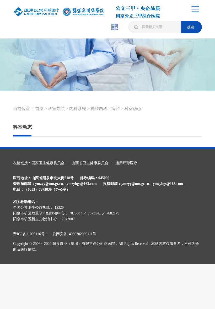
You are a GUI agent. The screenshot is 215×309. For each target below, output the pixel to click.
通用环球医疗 (126, 163)
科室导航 (56, 108)
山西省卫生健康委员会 (90, 163)
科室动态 (132, 108)
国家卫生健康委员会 (47, 163)
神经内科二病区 (105, 108)
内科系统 (77, 108)
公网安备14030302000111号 (74, 234)
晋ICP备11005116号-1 (32, 234)
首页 (39, 108)
